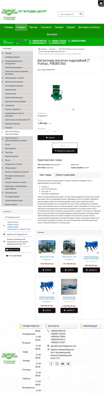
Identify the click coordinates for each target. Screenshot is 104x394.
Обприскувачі (11, 168)
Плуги (7, 160)
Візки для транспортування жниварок (16, 72)
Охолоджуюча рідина (14, 85)
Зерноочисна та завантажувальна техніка (16, 139)
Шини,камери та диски (14, 78)
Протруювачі (10, 148)
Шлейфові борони (12, 57)
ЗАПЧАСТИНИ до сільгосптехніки (12, 132)
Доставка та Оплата (89, 27)
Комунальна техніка (13, 164)
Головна (8, 27)
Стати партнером (15, 255)
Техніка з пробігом (12, 109)
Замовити (92, 270)
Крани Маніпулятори (14, 97)
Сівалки (8, 53)
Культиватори (11, 192)
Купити (51, 137)
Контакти (46, 27)
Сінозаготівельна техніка (15, 182)
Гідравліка (9, 105)
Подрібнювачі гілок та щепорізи (14, 114)
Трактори (9, 152)
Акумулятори (10, 89)
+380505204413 (94, 17)
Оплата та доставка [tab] (65, 174)
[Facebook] (16, 40)
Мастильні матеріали (14, 82)
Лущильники (10, 93)
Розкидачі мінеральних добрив (15, 177)
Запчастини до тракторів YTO (17, 119)
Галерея (59, 27)
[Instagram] (21, 40)
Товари (20, 27)
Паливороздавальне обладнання (13, 62)
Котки (7, 144)
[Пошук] (81, 14)
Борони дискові (11, 156)
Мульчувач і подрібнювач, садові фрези (16, 187)
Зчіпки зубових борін (14, 200)
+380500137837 (94, 20)
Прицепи (8, 127)
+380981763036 (94, 11)
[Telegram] (16, 43)
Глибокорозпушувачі (13, 67)
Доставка (52, 34)
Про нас (33, 27)
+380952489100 (94, 8)
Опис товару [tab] (45, 174)
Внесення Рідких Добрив (15, 101)
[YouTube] (25, 40)
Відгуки (71, 27)
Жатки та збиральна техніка (17, 172)
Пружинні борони (12, 123)
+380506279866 (94, 14)
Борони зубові (11, 204)
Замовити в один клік (65, 151)
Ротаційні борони (12, 196)
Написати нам (13, 249)
